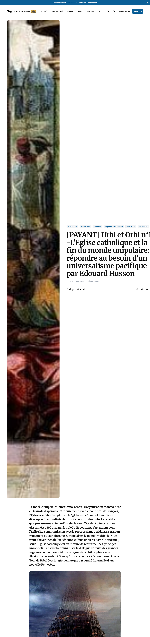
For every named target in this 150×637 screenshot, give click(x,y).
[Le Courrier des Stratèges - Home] (21, 11)
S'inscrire (138, 11)
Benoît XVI (85, 226)
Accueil (44, 11)
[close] (147, 2)
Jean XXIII (130, 226)
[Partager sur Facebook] (137, 289)
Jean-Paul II (143, 226)
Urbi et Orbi (72, 226)
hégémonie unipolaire (114, 226)
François (97, 226)
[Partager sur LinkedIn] (146, 289)
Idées (80, 11)
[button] (108, 11)
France (70, 11)
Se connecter (124, 11)
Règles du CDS (99, 21)
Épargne (90, 11)
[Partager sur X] (141, 289)
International (57, 11)
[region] (99, 11)
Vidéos (96, 16)
